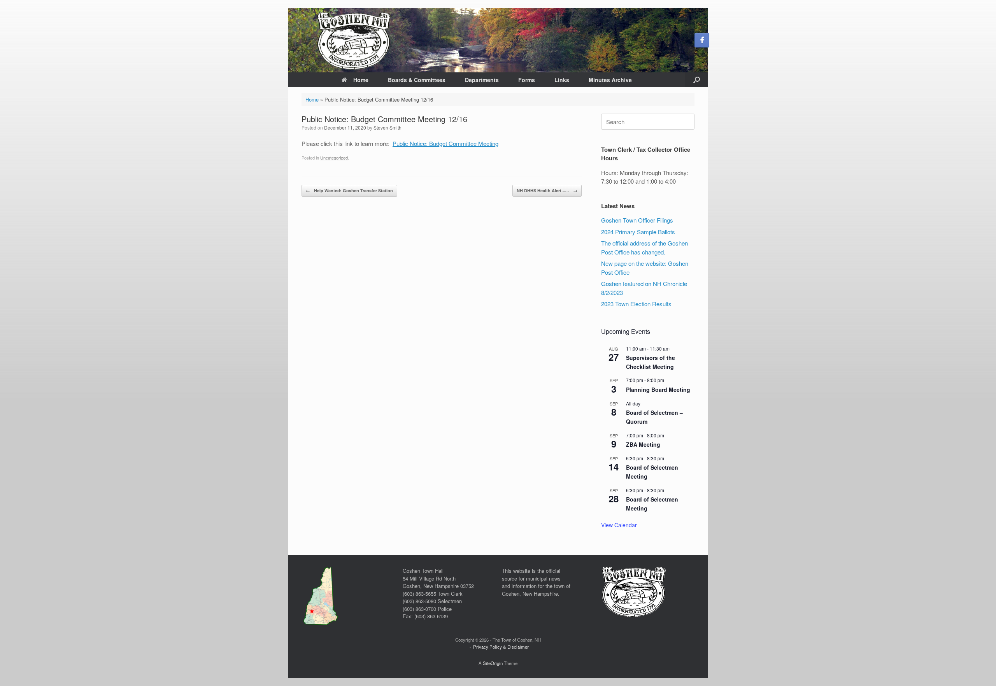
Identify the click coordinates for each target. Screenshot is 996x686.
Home (360, 80)
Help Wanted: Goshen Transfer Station (349, 190)
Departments (482, 80)
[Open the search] (696, 79)
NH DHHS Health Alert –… (547, 190)
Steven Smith (388, 127)
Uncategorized (334, 157)
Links (561, 80)
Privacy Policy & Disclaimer (501, 647)
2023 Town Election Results (636, 304)
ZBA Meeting (643, 444)
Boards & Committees (416, 80)
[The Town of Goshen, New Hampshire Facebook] (701, 40)
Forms (526, 80)
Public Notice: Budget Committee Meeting (445, 143)
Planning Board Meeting (658, 389)
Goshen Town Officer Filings (637, 220)
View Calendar (619, 525)
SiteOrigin (493, 663)
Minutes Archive (610, 80)
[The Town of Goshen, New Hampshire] (498, 40)
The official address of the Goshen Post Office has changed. (644, 247)
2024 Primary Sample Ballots (638, 232)
